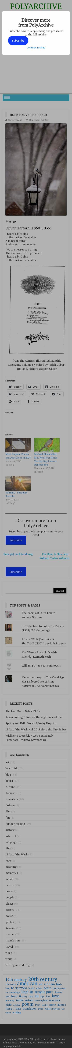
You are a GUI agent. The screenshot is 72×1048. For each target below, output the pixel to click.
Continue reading (36, 47)
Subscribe (18, 40)
